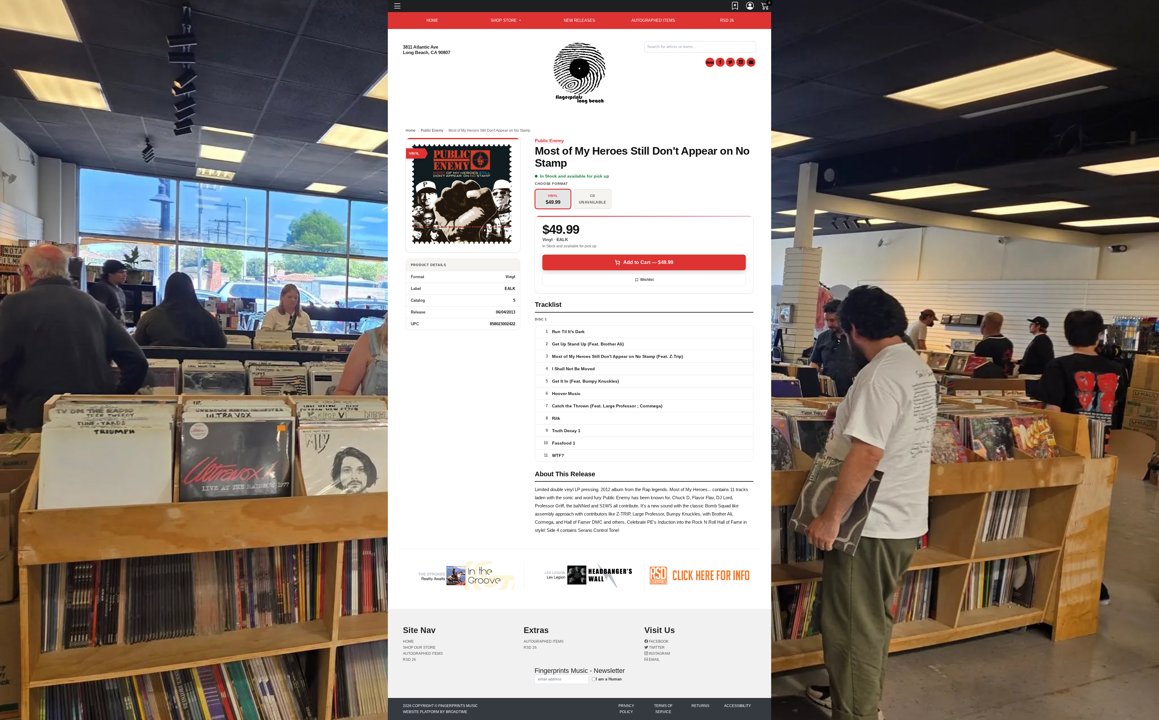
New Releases (579, 20)
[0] (765, 7)
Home (411, 130)
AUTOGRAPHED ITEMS (653, 20)
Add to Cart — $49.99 (648, 262)
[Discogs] (710, 62)
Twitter (656, 647)
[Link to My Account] (750, 7)
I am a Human (609, 679)
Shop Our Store (419, 647)
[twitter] (730, 62)
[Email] (751, 62)
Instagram (659, 653)
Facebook (658, 641)
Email (654, 659)
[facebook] (720, 62)
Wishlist (647, 280)
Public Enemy (432, 130)
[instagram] (741, 62)
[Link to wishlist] (735, 7)
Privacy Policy (626, 709)
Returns (700, 706)
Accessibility (737, 706)
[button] (505, 20)
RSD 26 (727, 20)
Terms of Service (663, 709)
